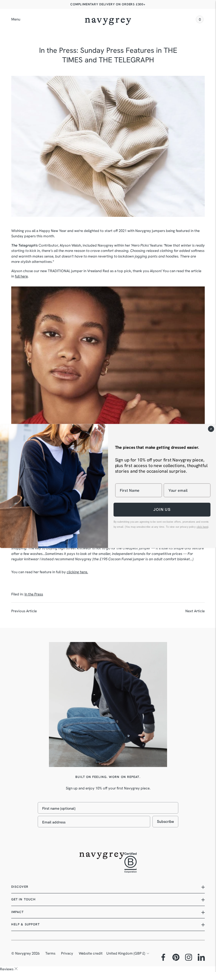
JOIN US (162, 509)
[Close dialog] (211, 429)
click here (202, 526)
